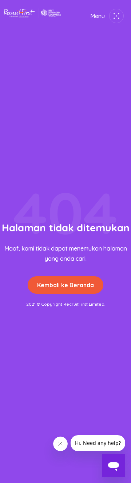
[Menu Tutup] (115, 16)
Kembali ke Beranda (65, 285)
